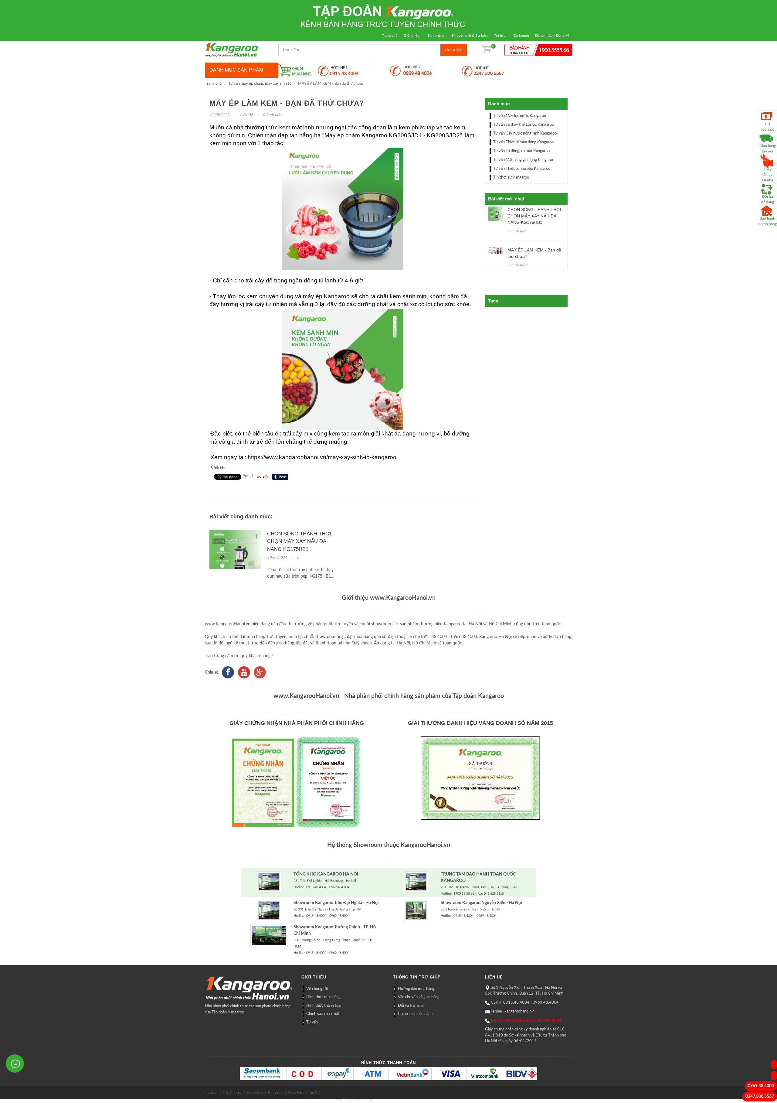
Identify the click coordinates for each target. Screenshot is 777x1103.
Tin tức (499, 35)
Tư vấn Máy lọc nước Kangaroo (519, 116)
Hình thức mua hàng (323, 997)
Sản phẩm (436, 35)
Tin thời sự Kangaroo (511, 177)
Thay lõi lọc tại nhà (767, 174)
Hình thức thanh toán (324, 1006)
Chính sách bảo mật (322, 1014)
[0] (486, 50)
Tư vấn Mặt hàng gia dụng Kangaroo (523, 160)
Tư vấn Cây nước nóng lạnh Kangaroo (525, 133)
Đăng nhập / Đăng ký (552, 35)
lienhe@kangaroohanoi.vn (512, 1011)
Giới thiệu (411, 35)
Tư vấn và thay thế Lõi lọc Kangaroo (523, 125)
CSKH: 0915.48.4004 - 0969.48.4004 (525, 1003)
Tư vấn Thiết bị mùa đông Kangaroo (523, 142)
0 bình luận (518, 231)
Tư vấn (312, 1022)
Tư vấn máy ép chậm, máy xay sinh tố (259, 84)
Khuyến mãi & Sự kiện (470, 35)
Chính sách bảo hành (415, 1014)
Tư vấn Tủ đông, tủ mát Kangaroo (521, 151)
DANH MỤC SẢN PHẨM (236, 70)
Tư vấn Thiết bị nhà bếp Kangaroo (521, 169)
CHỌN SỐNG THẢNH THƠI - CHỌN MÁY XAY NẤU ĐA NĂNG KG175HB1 (301, 541)
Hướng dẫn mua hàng (416, 989)
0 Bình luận (272, 114)
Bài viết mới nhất (506, 198)
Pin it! (248, 476)
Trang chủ (390, 35)
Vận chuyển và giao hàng (418, 997)
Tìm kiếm (453, 50)
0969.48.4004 (761, 1086)
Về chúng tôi (317, 989)
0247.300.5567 (759, 1096)
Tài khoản (521, 35)
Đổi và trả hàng (411, 1006)
